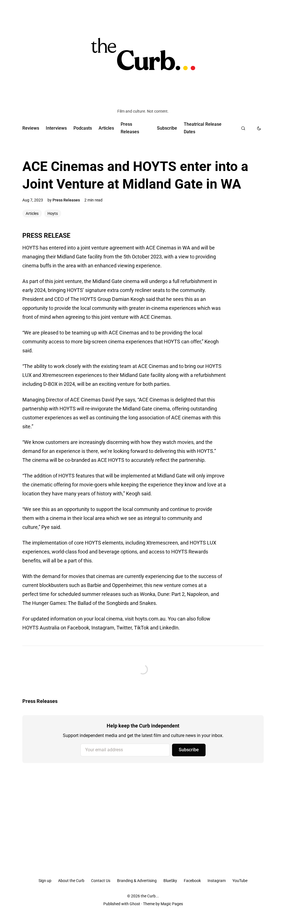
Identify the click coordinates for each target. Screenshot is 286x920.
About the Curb (71, 880)
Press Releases (130, 128)
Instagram (217, 880)
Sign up (45, 880)
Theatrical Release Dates (202, 128)
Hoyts (52, 213)
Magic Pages (172, 904)
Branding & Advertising (137, 880)
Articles (106, 128)
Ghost (135, 904)
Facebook (192, 880)
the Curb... (150, 896)
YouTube (239, 880)
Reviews (30, 128)
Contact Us (100, 880)
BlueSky (170, 880)
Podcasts (82, 128)
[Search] (243, 128)
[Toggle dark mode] (259, 128)
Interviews (56, 128)
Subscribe (167, 128)
